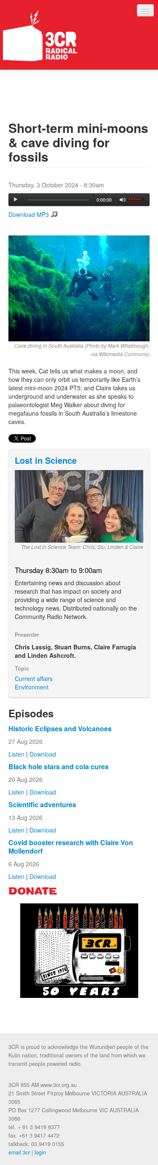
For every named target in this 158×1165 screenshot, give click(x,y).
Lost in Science (46, 460)
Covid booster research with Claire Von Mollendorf (70, 847)
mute (122, 200)
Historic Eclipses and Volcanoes (60, 728)
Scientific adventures (42, 804)
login (40, 1152)
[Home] (40, 36)
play (15, 199)
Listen (16, 754)
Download (42, 754)
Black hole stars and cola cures (58, 766)
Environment (31, 687)
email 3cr (19, 1152)
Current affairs (34, 678)
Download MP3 (28, 214)
